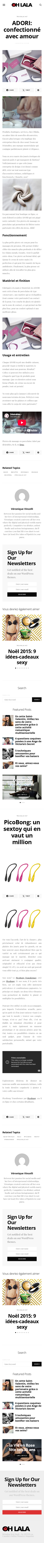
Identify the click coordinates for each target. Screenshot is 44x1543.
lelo (19, 1137)
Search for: (6, 695)
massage (35, 472)
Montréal (8, 475)
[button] (15, 668)
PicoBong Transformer (26, 977)
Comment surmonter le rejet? (22, 784)
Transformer (9, 1139)
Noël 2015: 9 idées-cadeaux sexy (22, 657)
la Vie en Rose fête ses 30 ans (22, 1447)
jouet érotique (9, 1137)
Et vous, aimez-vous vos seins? (27, 764)
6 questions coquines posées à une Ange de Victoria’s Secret (28, 741)
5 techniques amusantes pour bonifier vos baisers (27, 753)
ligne (22, 444)
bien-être (15, 472)
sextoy (37, 1137)
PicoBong (10, 981)
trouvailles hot (22, 16)
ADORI (6, 472)
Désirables (25, 472)
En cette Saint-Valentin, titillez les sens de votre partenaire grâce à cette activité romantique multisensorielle (27, 725)
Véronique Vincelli (22, 509)
